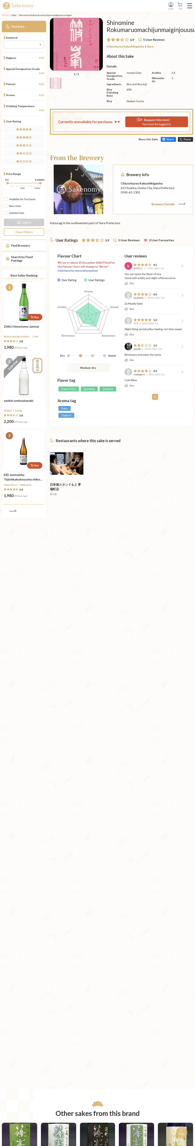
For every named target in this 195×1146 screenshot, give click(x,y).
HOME (5, 15)
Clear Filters (24, 232)
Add (41, 57)
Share (170, 139)
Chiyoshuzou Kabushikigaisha (125, 46)
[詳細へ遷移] (24, 302)
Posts (187, 139)
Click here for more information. (78, 270)
